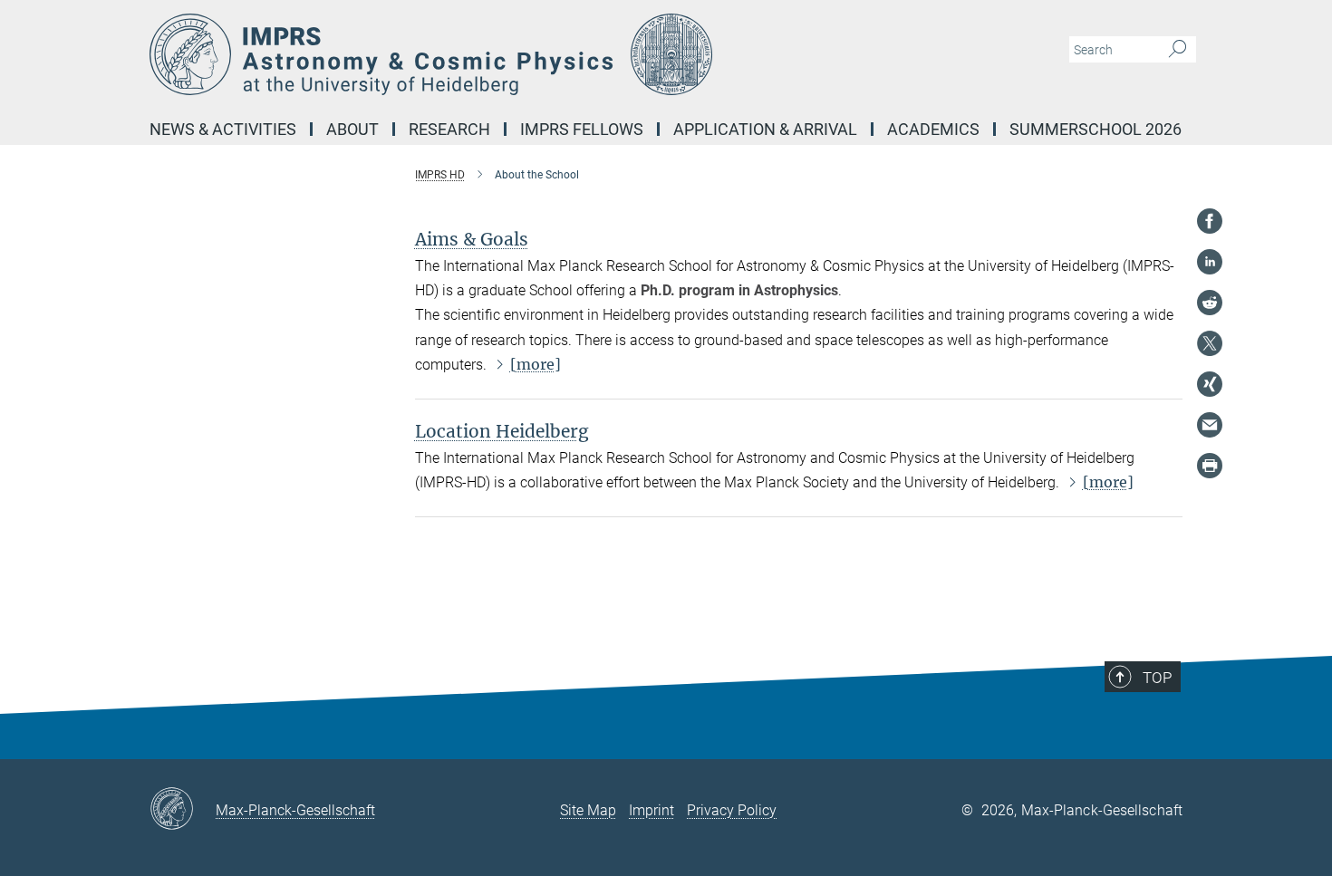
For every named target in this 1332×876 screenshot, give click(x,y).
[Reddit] (1209, 302)
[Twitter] (1209, 343)
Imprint (651, 810)
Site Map (588, 810)
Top (1157, 678)
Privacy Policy (732, 810)
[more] (535, 364)
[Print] (1209, 465)
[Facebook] (1209, 221)
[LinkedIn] (1209, 261)
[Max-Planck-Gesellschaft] (183, 810)
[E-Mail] (1209, 424)
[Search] (1177, 50)
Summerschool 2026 (1095, 129)
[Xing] (1209, 384)
